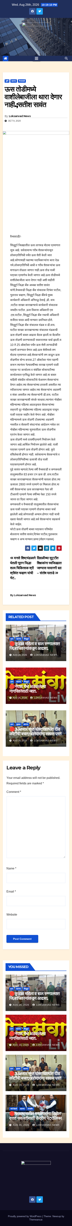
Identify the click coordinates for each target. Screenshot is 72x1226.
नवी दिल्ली (13, 1109)
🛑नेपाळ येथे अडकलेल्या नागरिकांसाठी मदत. (27, 689)
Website (11, 914)
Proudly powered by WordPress (25, 1216)
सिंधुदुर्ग (26, 639)
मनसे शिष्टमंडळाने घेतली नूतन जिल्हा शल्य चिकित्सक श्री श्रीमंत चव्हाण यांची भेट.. (23, 568)
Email (11, 891)
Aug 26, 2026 (21, 1005)
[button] (66, 58)
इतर (12, 639)
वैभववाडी (22, 81)
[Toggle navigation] (36, 58)
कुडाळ (18, 724)
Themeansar (35, 1219)
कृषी (7, 81)
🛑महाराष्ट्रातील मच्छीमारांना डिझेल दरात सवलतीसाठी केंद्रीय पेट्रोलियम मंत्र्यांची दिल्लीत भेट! (35, 1118)
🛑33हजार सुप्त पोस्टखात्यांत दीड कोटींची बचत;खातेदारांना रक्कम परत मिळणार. (35, 733)
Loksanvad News (20, 116)
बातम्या (13, 81)
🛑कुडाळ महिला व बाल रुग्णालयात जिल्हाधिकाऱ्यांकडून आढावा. (34, 646)
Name (11, 868)
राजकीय (30, 1109)
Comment (13, 791)
